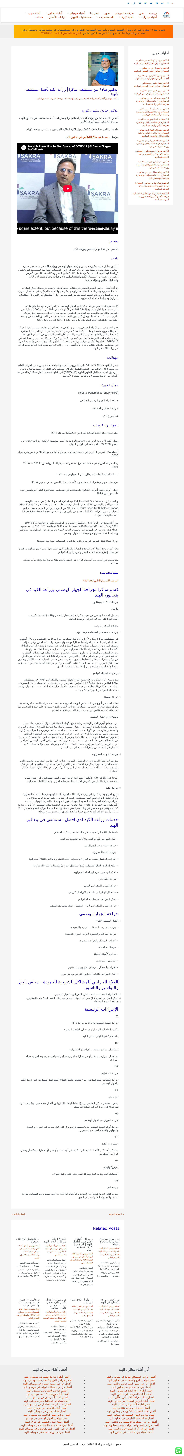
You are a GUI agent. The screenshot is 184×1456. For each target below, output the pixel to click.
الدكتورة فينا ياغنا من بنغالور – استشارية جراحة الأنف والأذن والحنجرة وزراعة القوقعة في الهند (152, 186)
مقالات (39, 17)
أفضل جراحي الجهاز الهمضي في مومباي (47, 1418)
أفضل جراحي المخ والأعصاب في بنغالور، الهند (131, 1380)
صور (107, 13)
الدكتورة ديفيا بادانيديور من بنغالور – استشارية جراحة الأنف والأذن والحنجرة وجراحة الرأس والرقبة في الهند (152, 122)
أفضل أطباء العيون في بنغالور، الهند (131, 1408)
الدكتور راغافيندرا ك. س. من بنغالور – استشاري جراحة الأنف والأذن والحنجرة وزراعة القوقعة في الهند (152, 175)
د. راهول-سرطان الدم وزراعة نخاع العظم (109, 1241)
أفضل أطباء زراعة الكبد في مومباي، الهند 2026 (85, 98)
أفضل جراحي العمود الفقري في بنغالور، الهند (131, 1383)
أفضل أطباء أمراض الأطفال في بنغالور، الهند (131, 1401)
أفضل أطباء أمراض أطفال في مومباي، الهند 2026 (82, 1257)
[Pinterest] (128, 3)
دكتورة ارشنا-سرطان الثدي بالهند (55, 1240)
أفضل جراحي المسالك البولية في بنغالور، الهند (131, 1376)
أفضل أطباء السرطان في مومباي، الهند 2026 (108, 1251)
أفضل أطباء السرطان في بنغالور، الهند (131, 1394)
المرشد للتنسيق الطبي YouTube (100, 580)
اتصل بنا (94, 13)
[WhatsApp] (168, 3)
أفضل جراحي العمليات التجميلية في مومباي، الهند (47, 1425)
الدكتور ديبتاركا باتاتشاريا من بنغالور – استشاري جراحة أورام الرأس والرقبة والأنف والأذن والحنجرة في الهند (153, 133)
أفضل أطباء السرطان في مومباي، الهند (47, 1397)
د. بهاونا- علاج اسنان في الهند (81, 1301)
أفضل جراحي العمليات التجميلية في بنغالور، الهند (131, 1421)
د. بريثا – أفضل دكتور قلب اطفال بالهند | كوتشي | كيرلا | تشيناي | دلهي (83, 1244)
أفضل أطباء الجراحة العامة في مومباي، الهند (47, 1401)
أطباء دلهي (34, 13)
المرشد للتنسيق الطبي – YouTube (61, 33)
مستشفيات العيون (81, 17)
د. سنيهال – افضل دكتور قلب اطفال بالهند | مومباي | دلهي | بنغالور (56, 1303)
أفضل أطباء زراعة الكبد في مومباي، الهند (47, 1394)
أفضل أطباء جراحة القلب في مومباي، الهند (46, 1376)
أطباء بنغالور (55, 13)
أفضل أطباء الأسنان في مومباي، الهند (47, 1408)
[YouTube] (162, 3)
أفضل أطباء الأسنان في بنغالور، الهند (131, 1404)
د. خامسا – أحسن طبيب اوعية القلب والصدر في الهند (29, 1302)
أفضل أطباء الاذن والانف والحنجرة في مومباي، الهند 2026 (29, 1248)
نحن (141, 13)
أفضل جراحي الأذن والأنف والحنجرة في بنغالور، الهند (131, 1425)
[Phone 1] (134, 3)
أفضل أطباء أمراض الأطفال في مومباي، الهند (47, 1404)
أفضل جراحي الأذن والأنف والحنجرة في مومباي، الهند (47, 1428)
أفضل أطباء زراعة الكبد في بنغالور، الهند (131, 1390)
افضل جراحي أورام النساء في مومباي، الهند (47, 1432)
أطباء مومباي (77, 13)
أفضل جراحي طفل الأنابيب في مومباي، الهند (46, 1414)
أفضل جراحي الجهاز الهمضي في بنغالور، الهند (131, 1414)
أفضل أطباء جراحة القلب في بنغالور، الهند (131, 1432)
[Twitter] (151, 3)
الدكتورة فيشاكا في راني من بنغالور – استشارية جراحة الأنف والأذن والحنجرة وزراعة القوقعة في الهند (152, 143)
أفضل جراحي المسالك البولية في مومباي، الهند (47, 1387)
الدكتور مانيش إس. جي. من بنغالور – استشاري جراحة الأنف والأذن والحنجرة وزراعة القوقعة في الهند (152, 164)
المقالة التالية (18, 1214)
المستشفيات (106, 17)
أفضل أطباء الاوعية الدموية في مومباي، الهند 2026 (28, 1312)
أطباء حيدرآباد (149, 17)
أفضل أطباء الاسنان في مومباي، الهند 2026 (109, 1309)
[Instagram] (145, 3)
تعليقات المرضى (124, 13)
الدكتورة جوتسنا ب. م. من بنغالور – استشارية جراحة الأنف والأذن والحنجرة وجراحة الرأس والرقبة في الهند (152, 101)
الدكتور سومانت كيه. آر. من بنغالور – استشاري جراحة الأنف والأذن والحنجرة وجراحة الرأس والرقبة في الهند (152, 111)
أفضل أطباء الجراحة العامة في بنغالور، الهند (131, 1397)
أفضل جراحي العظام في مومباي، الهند (47, 1390)
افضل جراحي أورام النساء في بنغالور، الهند (131, 1428)
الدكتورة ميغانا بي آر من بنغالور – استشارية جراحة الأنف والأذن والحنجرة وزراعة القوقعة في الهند (151, 196)
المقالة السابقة (116, 1214)
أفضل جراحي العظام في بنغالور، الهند (131, 1387)
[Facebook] (157, 3)
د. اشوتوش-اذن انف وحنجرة (27, 1240)
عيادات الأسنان (56, 17)
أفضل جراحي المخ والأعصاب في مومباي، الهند (46, 1380)
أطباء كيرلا (127, 17)
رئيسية (153, 13)
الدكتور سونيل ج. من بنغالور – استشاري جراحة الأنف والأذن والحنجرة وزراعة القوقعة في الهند (152, 154)
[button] (172, 3)
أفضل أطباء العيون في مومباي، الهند (47, 1411)
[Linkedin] (140, 3)
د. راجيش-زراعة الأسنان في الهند (110, 1301)
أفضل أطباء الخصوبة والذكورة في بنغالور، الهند (131, 1411)
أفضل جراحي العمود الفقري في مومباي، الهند (47, 1383)
